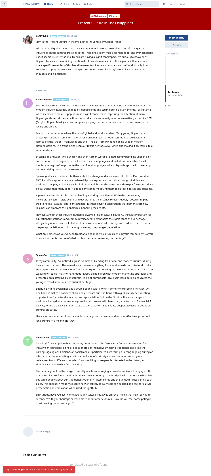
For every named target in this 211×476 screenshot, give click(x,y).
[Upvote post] (141, 80)
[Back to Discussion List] (4, 4)
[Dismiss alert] (71, 469)
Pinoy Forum (31, 4)
